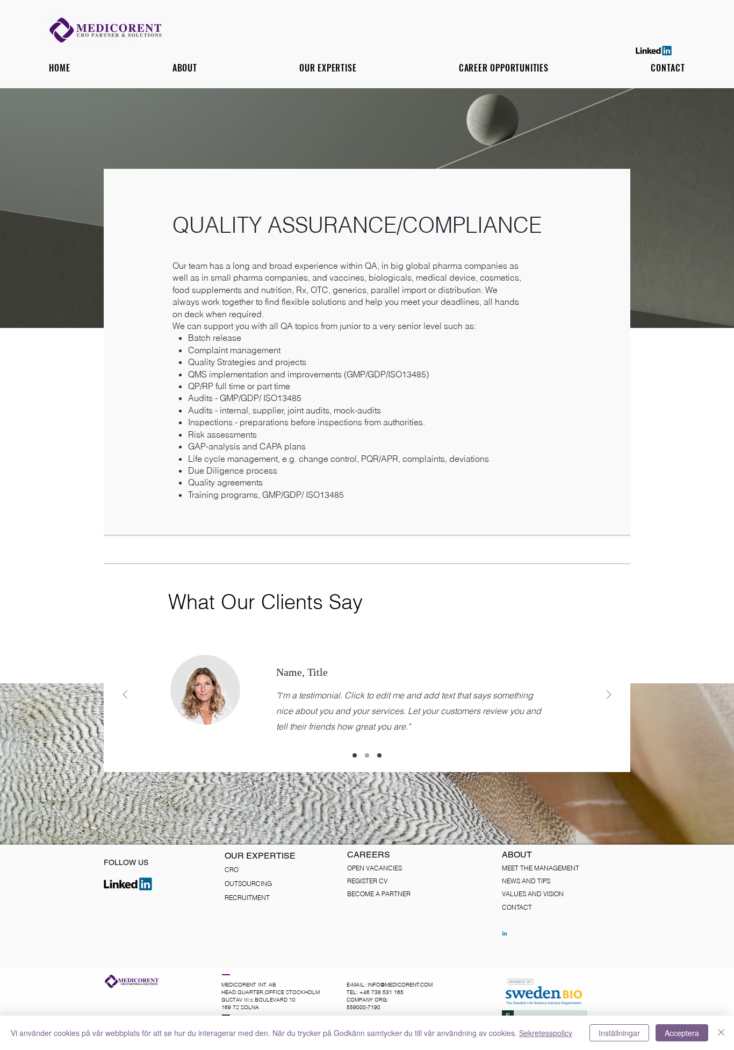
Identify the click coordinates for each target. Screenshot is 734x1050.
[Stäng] (721, 1032)
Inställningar (619, 1032)
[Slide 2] (367, 755)
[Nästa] (609, 695)
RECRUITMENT (247, 898)
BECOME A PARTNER (379, 894)
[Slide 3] (379, 755)
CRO (232, 870)
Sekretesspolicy (545, 1032)
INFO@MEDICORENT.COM (400, 984)
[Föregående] (125, 695)
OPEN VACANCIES (374, 868)
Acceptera (682, 1032)
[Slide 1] (354, 755)
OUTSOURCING (248, 884)
